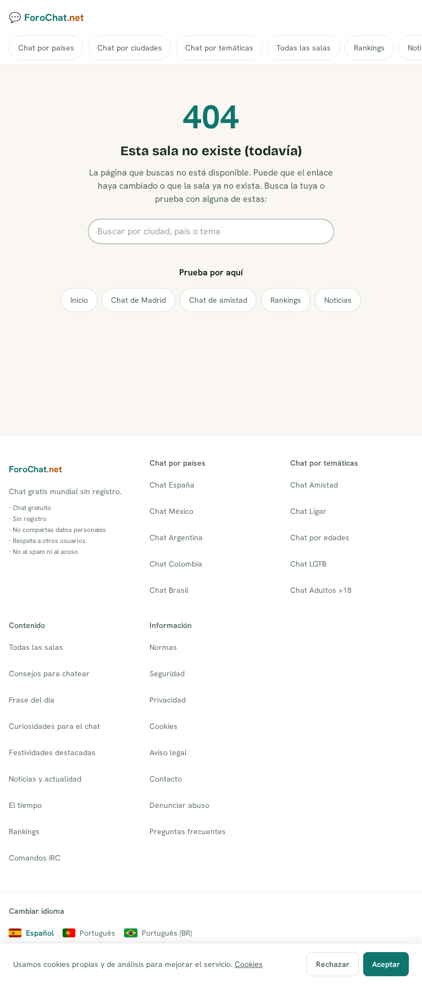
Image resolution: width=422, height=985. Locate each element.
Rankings (369, 48)
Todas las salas (303, 48)
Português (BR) (166, 933)
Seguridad (167, 673)
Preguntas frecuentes (187, 831)
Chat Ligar (308, 511)
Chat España (172, 485)
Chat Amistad (314, 485)
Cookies (163, 726)
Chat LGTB (308, 564)
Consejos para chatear (49, 673)
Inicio (79, 300)
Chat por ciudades (129, 48)
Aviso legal (168, 752)
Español (40, 933)
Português (97, 933)
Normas (163, 647)
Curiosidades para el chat (54, 726)
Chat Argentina (176, 537)
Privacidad (167, 700)
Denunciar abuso (179, 805)
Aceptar (386, 964)
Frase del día (31, 700)
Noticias (338, 300)
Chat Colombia (175, 564)
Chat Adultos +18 (321, 590)
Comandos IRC (34, 858)
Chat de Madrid (138, 300)
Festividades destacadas (52, 752)
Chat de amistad (218, 300)
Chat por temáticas (219, 48)
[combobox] (211, 231)
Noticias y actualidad (45, 779)
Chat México (171, 511)
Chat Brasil (168, 590)
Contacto (165, 779)
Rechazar (332, 964)
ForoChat (35, 469)
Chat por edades (319, 537)
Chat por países (46, 48)
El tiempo (25, 805)
